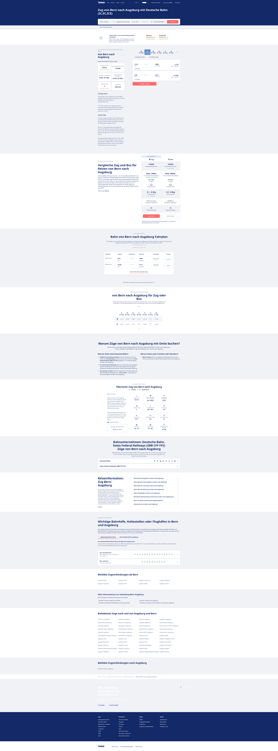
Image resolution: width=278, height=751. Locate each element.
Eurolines (121, 724)
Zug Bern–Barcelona (103, 642)
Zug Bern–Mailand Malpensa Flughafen (149, 652)
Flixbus (121, 726)
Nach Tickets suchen (104, 69)
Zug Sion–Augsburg (103, 632)
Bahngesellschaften (103, 719)
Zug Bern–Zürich (164, 583)
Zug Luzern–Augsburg (124, 622)
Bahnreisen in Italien (104, 724)
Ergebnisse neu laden (138, 247)
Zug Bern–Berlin (102, 580)
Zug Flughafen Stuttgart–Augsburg (107, 635)
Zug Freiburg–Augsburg (166, 629)
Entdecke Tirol (164, 726)
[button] (135, 22)
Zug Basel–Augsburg (124, 619)
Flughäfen (142, 724)
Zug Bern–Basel (143, 583)
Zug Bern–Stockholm (165, 642)
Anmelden (177, 2)
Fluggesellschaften (144, 722)
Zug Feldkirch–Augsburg (125, 635)
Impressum (115, 746)
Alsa (120, 729)
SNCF (99, 731)
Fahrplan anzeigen (104, 88)
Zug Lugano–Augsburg (124, 626)
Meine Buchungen (155, 2)
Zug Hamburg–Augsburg (166, 622)
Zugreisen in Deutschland (114, 677)
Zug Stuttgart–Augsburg (125, 632)
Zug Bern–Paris (122, 583)
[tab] (140, 57)
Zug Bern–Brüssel (164, 652)
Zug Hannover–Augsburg (166, 632)
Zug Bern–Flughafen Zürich (167, 639)
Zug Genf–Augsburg (144, 619)
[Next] (177, 52)
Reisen (162, 717)
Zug (108, 2)
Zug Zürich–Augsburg (104, 619)
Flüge (117, 2)
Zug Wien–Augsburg (144, 622)
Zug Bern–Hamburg (144, 580)
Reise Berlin (163, 722)
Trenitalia (101, 729)
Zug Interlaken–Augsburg (125, 629)
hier (154, 282)
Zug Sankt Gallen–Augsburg (105, 629)
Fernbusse (122, 717)
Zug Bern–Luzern (123, 645)
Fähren (122, 2)
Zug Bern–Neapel (164, 648)
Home (99, 677)
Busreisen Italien (123, 731)
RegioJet (121, 722)
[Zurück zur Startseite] (102, 2)
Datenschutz (138, 746)
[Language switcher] (145, 2)
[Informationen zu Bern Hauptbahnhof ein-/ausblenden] (177, 554)
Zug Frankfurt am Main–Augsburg (169, 626)
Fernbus (113, 2)
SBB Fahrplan (102, 726)
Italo (99, 736)
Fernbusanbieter (123, 719)
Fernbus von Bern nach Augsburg (149, 600)
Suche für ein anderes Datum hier (139, 273)
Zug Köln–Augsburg (144, 626)
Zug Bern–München (103, 645)
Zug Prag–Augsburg (103, 626)
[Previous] (117, 314)
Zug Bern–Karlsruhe (103, 583)
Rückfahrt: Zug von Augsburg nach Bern (109, 600)
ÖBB (99, 733)
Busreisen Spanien (124, 736)
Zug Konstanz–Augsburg (146, 632)
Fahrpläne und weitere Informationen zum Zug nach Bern (114, 603)
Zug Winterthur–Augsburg (146, 629)
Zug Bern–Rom (143, 642)
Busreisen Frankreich (125, 733)
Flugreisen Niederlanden (146, 726)
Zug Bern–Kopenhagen (145, 645)
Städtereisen (163, 719)
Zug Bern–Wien (122, 580)
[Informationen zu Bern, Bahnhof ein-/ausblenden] (177, 562)
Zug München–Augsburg (104, 622)
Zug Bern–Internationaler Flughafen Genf (109, 648)
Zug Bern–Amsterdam (166, 645)
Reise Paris (163, 724)
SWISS (141, 719)
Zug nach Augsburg (128, 677)
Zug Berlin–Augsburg (165, 619)
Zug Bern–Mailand (165, 580)
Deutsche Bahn (102, 722)
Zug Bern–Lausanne (123, 648)
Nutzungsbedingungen (126, 746)
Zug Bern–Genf (102, 639)
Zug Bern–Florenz (123, 652)
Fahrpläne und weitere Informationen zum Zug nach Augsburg (157, 603)
